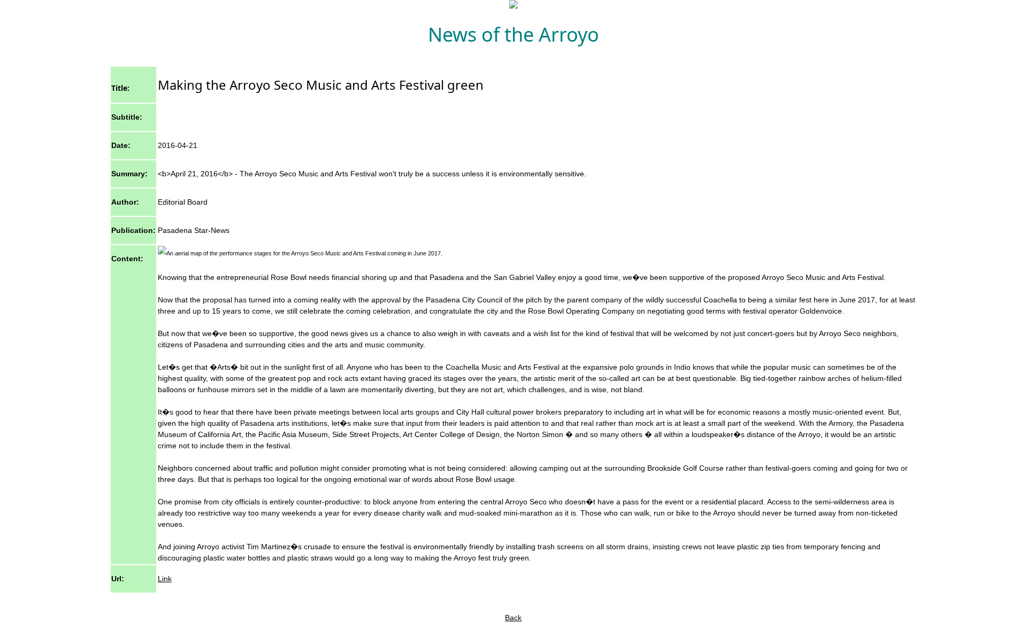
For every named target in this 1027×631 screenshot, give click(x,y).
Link (165, 578)
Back (513, 617)
